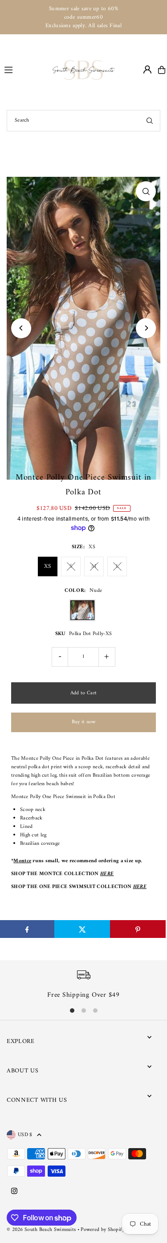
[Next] (146, 328)
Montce (22, 861)
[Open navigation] (24, 69)
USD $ (25, 1134)
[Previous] (21, 328)
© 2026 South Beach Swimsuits (41, 1230)
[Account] (147, 69)
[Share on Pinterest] (138, 929)
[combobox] (83, 120)
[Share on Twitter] (82, 929)
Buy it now (84, 722)
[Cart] (161, 70)
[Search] (149, 120)
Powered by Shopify (102, 1230)
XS (47, 566)
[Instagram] (14, 1192)
